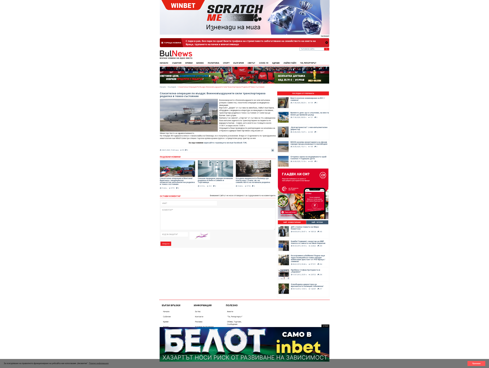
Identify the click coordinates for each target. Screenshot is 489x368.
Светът (251, 63)
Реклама (198, 321)
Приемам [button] (476, 363)
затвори (325, 326)
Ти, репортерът (308, 63)
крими (189, 63)
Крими (165, 321)
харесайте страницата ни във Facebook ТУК (225, 142)
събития (176, 63)
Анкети (230, 311)
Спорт (226, 63)
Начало (164, 63)
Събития (167, 316)
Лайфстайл (289, 63)
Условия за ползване (204, 327)
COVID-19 (263, 63)
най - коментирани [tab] (292, 222)
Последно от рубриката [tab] (303, 93)
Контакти (199, 316)
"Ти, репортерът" (234, 316)
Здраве (276, 63)
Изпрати (165, 243)
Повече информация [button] (99, 363)
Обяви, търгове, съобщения (234, 322)
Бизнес (200, 63)
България (238, 63)
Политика (213, 63)
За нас (198, 311)
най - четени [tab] (317, 222)
